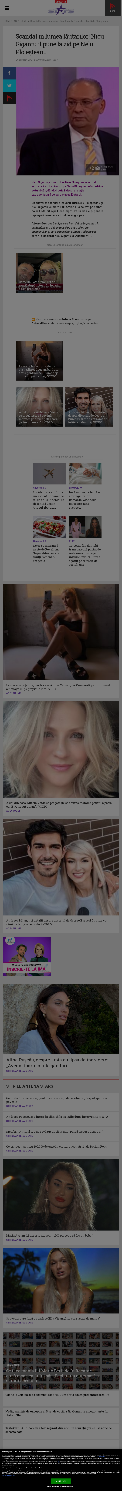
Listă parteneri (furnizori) (8, 1475)
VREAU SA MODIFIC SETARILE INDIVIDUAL (60, 1486)
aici (58, 1461)
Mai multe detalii (101, 1456)
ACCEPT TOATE (61, 1481)
